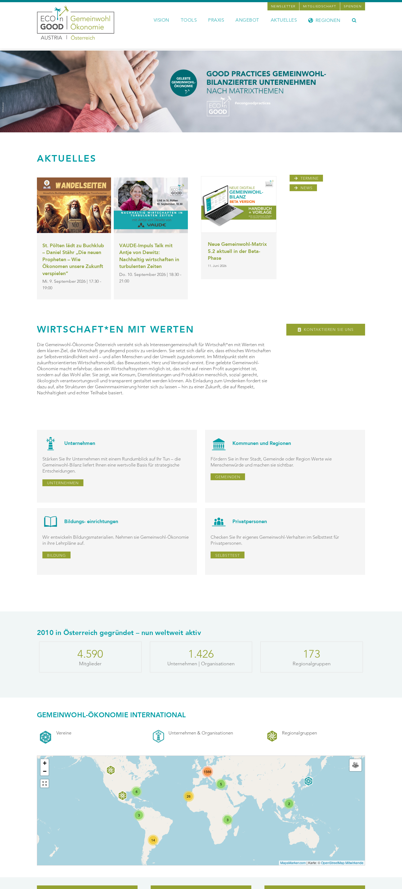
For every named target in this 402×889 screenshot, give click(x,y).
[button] (354, 19)
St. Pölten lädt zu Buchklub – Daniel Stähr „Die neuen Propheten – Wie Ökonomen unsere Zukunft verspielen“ (73, 259)
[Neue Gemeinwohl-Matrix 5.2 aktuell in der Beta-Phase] (238, 204)
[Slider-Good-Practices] (201, 53)
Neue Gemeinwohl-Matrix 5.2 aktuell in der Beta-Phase (237, 251)
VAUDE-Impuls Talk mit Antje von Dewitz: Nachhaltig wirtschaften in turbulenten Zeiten (149, 256)
